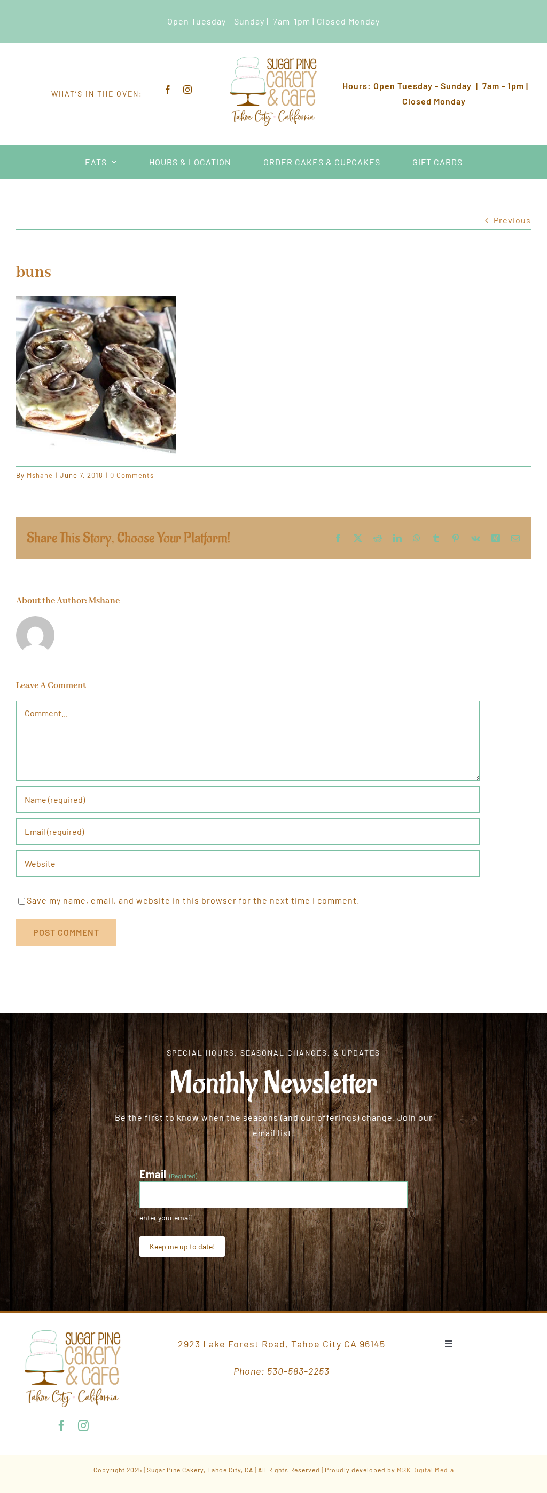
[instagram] (187, 89)
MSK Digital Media (425, 1469)
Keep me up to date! (182, 1246)
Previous (512, 220)
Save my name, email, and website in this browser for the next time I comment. (193, 900)
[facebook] (168, 89)
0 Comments (132, 475)
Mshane (40, 475)
